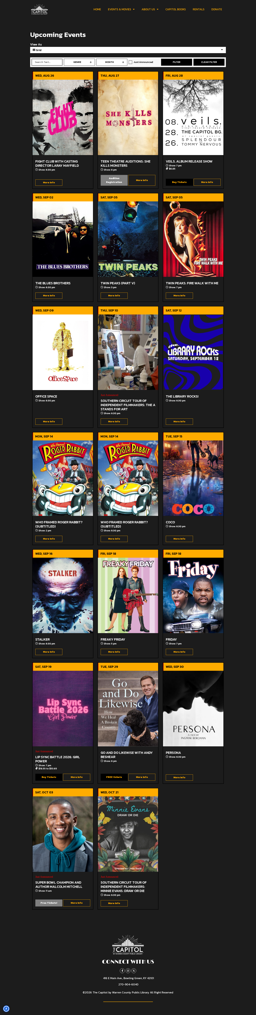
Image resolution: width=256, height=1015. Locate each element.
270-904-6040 (128, 984)
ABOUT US (148, 9)
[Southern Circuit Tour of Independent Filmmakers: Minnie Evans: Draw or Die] (128, 834)
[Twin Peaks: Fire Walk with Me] (193, 239)
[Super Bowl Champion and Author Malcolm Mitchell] (63, 834)
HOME (97, 9)
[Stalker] (63, 595)
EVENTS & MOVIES (119, 9)
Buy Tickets (179, 182)
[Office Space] (63, 352)
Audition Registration (114, 180)
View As (36, 44)
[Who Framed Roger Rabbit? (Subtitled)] (63, 478)
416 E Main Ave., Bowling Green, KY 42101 (128, 978)
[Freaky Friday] (128, 595)
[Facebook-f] (122, 970)
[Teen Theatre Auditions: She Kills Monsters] (128, 117)
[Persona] (193, 708)
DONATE (216, 9)
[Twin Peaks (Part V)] (128, 239)
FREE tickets (114, 777)
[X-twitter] (133, 970)
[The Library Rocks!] (193, 352)
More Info (49, 182)
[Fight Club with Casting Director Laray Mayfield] (63, 117)
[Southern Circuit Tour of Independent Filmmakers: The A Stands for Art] (128, 352)
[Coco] (193, 478)
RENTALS (198, 9)
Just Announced (143, 62)
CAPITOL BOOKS (175, 9)
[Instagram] (128, 970)
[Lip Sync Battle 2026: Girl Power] (63, 708)
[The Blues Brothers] (63, 239)
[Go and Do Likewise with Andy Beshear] (128, 708)
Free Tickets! (49, 903)
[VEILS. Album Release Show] (193, 117)
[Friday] (193, 595)
